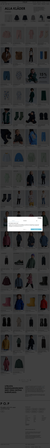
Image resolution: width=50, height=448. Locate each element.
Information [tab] (25, 220)
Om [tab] (36, 220)
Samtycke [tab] (13, 220)
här (22, 226)
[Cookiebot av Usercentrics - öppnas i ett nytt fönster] (38, 218)
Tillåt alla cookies (36, 229)
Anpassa (24, 229)
